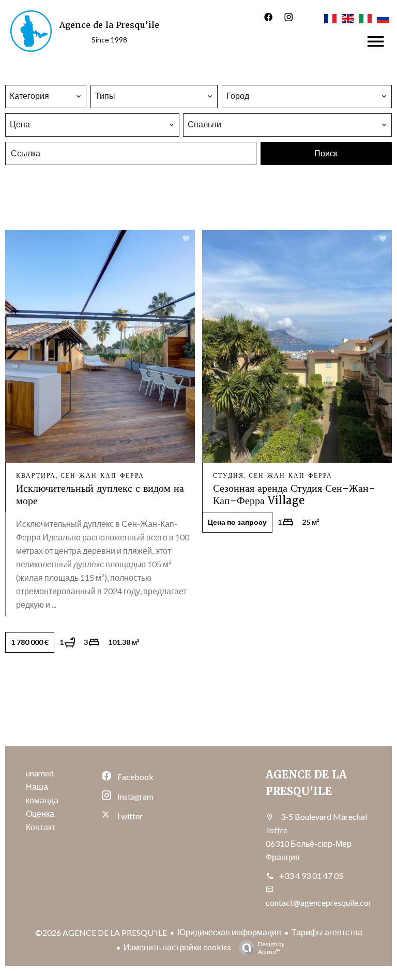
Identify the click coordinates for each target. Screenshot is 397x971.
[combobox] (46, 95)
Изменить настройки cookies (177, 947)
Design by (271, 947)
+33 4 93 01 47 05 (311, 875)
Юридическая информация (229, 932)
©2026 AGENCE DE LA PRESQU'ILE (101, 932)
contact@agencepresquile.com (320, 902)
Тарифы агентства (327, 932)
